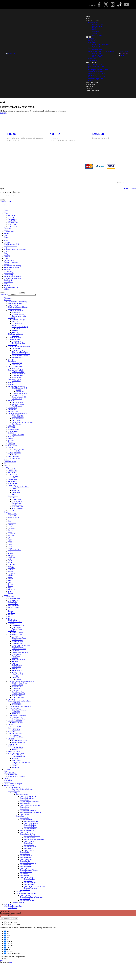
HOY (10, 541)
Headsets (11, 739)
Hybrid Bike (12, 221)
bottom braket (12, 345)
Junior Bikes (16, 476)
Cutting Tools (16, 654)
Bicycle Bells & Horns (27, 798)
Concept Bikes (16, 499)
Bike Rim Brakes (17, 686)
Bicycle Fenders (25, 803)
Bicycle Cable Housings (27, 830)
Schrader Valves (13, 431)
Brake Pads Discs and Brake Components (21, 681)
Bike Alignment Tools (19, 638)
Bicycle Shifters (29, 850)
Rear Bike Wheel (13, 607)
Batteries (6, 460)
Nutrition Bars (12, 775)
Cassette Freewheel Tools (20, 652)
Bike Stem (15, 735)
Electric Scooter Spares (15, 366)
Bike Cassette (16, 703)
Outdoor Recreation (14, 791)
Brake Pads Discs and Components (15, 249)
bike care (7, 465)
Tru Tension (12, 589)
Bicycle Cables (24, 832)
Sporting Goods (9, 785)
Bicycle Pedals (28, 848)
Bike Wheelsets (13, 600)
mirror (14, 325)
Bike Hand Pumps (17, 417)
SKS (9, 580)
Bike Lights (11, 318)
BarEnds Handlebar (18, 372)
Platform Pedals (17, 629)
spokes (18, 328)
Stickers (10, 438)
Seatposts (15, 749)
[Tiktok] (43, 166)
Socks (18, 451)
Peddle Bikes (12, 564)
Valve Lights (16, 332)
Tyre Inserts (15, 767)
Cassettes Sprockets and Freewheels (19, 701)
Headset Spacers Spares (19, 740)
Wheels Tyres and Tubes (11, 287)
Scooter (10, 611)
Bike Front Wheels (14, 598)
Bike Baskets (16, 312)
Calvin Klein (12, 523)
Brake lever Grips (17, 375)
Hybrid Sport (16, 492)
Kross (10, 548)
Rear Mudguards (17, 406)
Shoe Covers (16, 458)
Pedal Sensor (16, 364)
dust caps (11, 359)
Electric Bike (12, 478)
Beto (9, 519)
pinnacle (10, 566)
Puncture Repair (17, 399)
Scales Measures (17, 665)
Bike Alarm (15, 336)
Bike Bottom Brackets (15, 622)
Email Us (98, 134)
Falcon (10, 539)
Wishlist (6, 289)
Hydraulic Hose (17, 695)
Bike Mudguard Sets (14, 337)
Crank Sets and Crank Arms (17, 715)
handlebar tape (16, 377)
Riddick (10, 571)
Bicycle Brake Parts (26, 820)
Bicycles (18, 891)
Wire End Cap (20, 391)
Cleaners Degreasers (18, 395)
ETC (9, 537)
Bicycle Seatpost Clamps (28, 863)
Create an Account (130, 188)
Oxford (10, 560)
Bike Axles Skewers (18, 757)
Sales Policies (8, 282)
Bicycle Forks (24, 852)
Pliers (13, 663)
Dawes (10, 532)
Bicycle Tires (24, 873)
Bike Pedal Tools (17, 647)
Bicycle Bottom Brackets (32, 836)
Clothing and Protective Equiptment (19, 346)
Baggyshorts (16, 348)
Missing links (16, 713)
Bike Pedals (11, 623)
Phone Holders (12, 408)
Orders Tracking (9, 273)
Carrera (10, 525)
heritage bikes (12, 483)
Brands (6, 230)
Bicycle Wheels (25, 890)
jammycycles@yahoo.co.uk (100, 138)
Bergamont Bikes (13, 517)
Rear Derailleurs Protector (20, 355)
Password (3, 196)
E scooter (7, 769)
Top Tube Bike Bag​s (18, 343)
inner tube (11, 382)
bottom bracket (16, 760)
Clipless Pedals (16, 627)
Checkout (7, 255)
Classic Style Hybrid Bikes (20, 487)
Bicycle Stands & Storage (28, 811)
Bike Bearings (12, 620)
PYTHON (11, 569)
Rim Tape (15, 764)
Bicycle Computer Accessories (29, 802)
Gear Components (13, 728)
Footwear (7, 233)
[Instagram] (112, 4)
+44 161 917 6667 (55, 138)
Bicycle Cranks (29, 845)
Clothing (10, 447)
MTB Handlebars (17, 737)
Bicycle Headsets (25, 857)
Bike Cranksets (17, 717)
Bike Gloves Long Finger (20, 352)
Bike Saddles (12, 631)
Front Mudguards (17, 402)
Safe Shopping (8, 280)
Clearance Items (9, 232)
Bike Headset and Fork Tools (21, 645)
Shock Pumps (16, 424)
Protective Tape (13, 411)
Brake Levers (16, 688)
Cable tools (15, 650)
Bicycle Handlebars (26, 855)
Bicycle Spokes (29, 884)
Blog (5, 235)
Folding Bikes (12, 219)
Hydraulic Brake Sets (18, 694)
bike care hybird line (14, 309)
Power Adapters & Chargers (13, 784)
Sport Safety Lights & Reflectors (22, 789)
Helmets (6, 264)
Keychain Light (17, 323)
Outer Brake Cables (18, 697)
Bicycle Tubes (24, 875)
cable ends (11, 699)
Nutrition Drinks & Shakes (16, 776)
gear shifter (11, 731)
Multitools (15, 661)
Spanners (15, 668)
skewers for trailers (14, 751)
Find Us (12, 134)
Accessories (7, 228)
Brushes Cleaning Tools (19, 393)
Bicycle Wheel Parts (26, 877)
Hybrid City (16, 490)
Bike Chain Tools (17, 641)
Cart (5, 253)
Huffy (10, 543)
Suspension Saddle (18, 435)
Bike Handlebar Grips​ (19, 373)
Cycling (14, 793)
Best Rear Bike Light (18, 319)
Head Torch (15, 321)
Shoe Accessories (13, 456)
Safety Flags (12, 427)
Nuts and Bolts (12, 744)
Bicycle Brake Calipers (31, 821)
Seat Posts (11, 433)
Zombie (10, 593)
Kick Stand (11, 384)
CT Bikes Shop (9, 260)
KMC (10, 546)
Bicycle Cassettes (29, 837)
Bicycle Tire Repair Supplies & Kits (31, 812)
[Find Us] (9, 127)
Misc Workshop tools (18, 659)
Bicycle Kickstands (26, 859)
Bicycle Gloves (25, 895)
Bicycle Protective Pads (27, 900)
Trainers (10, 442)
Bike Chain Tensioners (19, 710)
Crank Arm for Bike (18, 719)
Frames (10, 724)
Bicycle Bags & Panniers (28, 796)
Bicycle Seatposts (25, 864)
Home (6, 210)
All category (8, 298)
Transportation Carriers (19, 316)
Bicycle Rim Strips (30, 882)
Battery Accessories (10, 462)
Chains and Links (13, 708)
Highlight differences (13, 924)
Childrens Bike (12, 226)
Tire (17, 676)
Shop (5, 212)
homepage (3, 113)
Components (8, 618)
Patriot (10, 562)
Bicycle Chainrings (30, 841)
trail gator (11, 440)
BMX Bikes (12, 215)
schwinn (10, 575)
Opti (9, 559)
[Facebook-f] (99, 4)
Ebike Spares (12, 361)
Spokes (14, 766)
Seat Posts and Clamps (15, 746)
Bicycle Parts (20, 816)
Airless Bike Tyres (18, 755)
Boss (13, 498)
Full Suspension (17, 505)
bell (5, 463)
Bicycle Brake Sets (30, 828)
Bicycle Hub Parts (29, 879)
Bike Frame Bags (17, 341)
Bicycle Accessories (22, 794)
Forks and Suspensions (11, 262)
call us (55, 134)
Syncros (10, 584)
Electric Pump (16, 420)
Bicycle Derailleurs (30, 846)
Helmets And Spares (14, 379)
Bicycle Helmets (25, 899)
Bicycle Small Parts (26, 866)
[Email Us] (94, 127)
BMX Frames (16, 726)
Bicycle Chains (28, 843)
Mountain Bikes (13, 223)
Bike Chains (16, 712)
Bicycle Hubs (28, 881)
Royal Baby (12, 573)
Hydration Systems (18, 902)
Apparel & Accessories (11, 445)
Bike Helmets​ (16, 381)
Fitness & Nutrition (10, 773)
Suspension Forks (17, 722)
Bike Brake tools (17, 640)
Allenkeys (15, 636)
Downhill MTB (17, 501)
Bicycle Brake (24, 818)
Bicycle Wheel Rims (30, 888)
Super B (10, 582)
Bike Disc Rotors (17, 685)
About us (7, 242)
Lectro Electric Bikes (14, 550)
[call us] (52, 127)
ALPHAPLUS (12, 514)
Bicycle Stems (24, 868)
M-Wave (10, 553)
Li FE (10, 551)
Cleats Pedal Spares (18, 625)
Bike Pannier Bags (14, 339)
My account (7, 271)
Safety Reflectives (13, 429)
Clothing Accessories (14, 453)
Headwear (15, 454)
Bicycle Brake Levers (31, 823)
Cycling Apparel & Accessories (26, 893)
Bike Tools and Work (10, 246)
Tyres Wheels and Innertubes (17, 753)
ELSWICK (11, 534)
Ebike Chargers (17, 363)
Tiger (13, 494)
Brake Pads (15, 690)
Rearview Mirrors (17, 357)
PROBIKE (11, 568)
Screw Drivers (16, 667)
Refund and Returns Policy (12, 278)
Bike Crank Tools (17, 643)
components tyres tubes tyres (21, 762)
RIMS (10, 609)
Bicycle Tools (24, 814)
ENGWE (11, 535)
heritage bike (8, 780)
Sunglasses (11, 613)
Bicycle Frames (25, 854)
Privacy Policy (8, 274)
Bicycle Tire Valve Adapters (29, 870)
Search (6, 283)
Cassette (18, 679)
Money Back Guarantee (11, 267)
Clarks (10, 526)
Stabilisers (11, 436)
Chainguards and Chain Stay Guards (19, 706)
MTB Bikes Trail (17, 507)
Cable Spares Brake (18, 692)
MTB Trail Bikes (17, 508)
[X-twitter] (105, 4)
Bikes (6, 214)
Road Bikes (11, 217)
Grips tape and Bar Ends (15, 370)
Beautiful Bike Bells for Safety (17, 301)
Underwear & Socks (18, 449)
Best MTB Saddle (17, 632)
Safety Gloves (12, 908)
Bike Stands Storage (18, 314)
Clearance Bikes (13, 604)
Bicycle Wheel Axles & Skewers (34, 886)
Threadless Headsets (18, 742)
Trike (9, 616)
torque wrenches (17, 672)
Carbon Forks (12, 602)
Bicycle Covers (13, 305)
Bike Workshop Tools (15, 634)
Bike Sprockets (17, 704)
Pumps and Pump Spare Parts (13, 276)
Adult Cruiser (12, 224)
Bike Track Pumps (18, 418)
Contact (6, 237)
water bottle (11, 444)
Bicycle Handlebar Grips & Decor (30, 805)
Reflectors (15, 330)
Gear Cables (16, 730)
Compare (7, 257)
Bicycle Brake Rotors (30, 827)
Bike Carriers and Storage (16, 310)
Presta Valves (12, 409)
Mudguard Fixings (18, 404)
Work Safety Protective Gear (13, 906)
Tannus (10, 586)
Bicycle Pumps (24, 809)
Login (2, 199)
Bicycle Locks (24, 807)
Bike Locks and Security (15, 334)
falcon (14, 516)
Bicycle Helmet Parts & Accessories (31, 897)
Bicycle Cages (24, 800)
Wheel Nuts (15, 368)
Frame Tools (16, 656)
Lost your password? (6, 201)
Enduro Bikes (16, 503)
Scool (10, 577)
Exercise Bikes (12, 480)
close (10, 962)
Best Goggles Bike (18, 350)
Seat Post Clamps (17, 748)
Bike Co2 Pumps (17, 415)
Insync (10, 544)
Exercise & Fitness (14, 787)
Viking (10, 591)
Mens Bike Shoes (13, 605)
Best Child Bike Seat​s (15, 303)
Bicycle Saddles (25, 861)
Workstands (15, 677)
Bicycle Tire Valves (26, 872)
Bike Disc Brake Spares (19, 683)
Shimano (11, 578)
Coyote (14, 489)
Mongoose (11, 555)
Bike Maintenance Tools (11, 244)
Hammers (15, 658)
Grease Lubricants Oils (19, 397)
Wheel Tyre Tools (17, 674)
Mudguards (7, 269)
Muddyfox (11, 557)
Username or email (6, 192)
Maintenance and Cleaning (12, 266)
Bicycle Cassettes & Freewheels (34, 839)
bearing (18, 390)
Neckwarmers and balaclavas (21, 354)
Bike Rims (15, 758)
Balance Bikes (12, 471)
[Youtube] (126, 4)
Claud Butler (12, 528)
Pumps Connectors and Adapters (22, 422)
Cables (6, 595)
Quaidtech (128, 182)
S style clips (11, 426)
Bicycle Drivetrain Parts (27, 834)
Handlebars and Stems (15, 733)
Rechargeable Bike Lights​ (20, 327)
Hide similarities (11, 922)
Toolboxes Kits (17, 670)
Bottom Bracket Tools (19, 649)
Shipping (7, 285)
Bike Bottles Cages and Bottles (17, 307)
